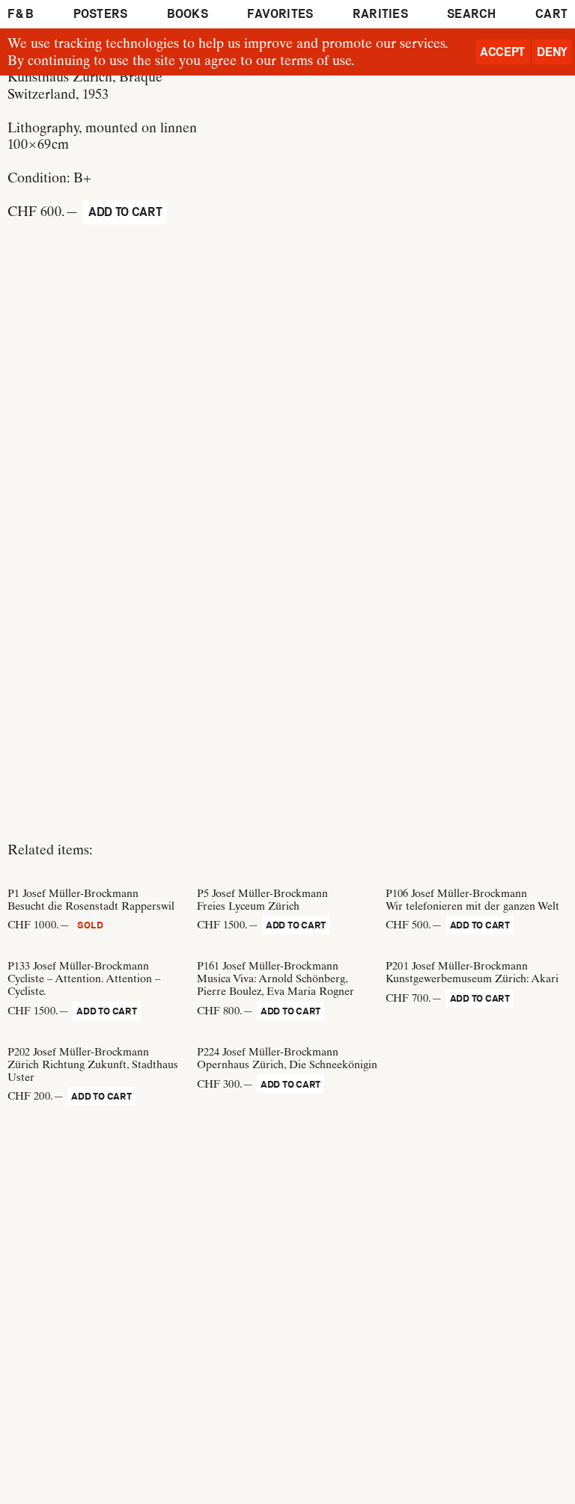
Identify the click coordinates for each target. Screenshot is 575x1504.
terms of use (315, 60)
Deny (552, 52)
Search (471, 14)
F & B (20, 14)
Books (187, 14)
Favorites (280, 14)
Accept (502, 52)
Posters (100, 14)
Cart (551, 14)
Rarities (380, 14)
